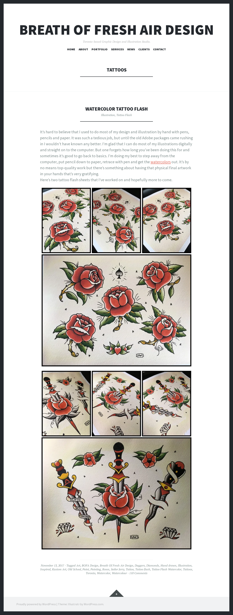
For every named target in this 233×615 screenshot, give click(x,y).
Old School (74, 569)
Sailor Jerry (117, 569)
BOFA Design (90, 565)
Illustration (108, 115)
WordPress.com (93, 604)
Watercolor (103, 573)
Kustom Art (59, 569)
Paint (85, 569)
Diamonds (152, 565)
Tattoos (187, 569)
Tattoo (130, 569)
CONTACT (159, 49)
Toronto (90, 573)
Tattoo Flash (124, 115)
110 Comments (138, 573)
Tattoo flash (142, 569)
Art (78, 565)
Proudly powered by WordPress (36, 604)
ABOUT (83, 49)
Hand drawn (168, 565)
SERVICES (117, 49)
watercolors (161, 161)
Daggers (140, 565)
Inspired (45, 569)
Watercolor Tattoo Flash (116, 109)
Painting (95, 569)
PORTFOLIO (100, 49)
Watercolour (119, 573)
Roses (105, 569)
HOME (71, 49)
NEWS (131, 49)
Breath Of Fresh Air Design (116, 30)
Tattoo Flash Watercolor (166, 569)
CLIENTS (144, 49)
